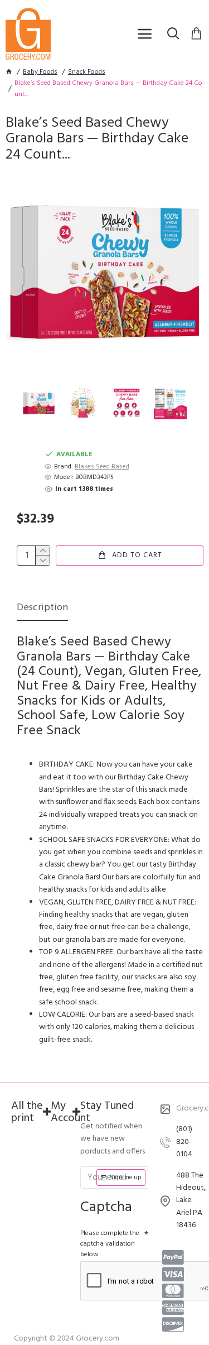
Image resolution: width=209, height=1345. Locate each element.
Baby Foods (40, 72)
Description (42, 609)
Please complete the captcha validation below (109, 1244)
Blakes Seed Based (102, 467)
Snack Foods (86, 72)
